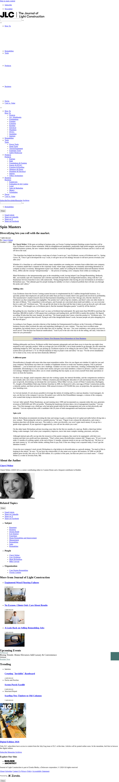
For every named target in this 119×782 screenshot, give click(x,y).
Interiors (12, 49)
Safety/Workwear (15, 64)
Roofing (12, 38)
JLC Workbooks (15, 30)
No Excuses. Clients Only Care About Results (26, 605)
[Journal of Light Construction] (22, 18)
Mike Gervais (14, 561)
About (2, 771)
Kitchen (12, 68)
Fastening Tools (15, 61)
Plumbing (12, 43)
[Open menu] (1, 22)
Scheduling (13, 99)
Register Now (5, 659)
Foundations (13, 32)
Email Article (9, 215)
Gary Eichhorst (14, 557)
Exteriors (12, 36)
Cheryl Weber (8, 240)
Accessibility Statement (40, 771)
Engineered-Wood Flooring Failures (22, 582)
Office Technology (16, 84)
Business (8, 86)
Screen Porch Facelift (15, 684)
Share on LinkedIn (11, 217)
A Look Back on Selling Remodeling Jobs (24, 628)
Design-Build (14, 532)
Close (3, 781)
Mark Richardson (15, 559)
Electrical (12, 41)
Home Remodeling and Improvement (23, 538)
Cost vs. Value (10, 103)
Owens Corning (15, 572)
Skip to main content (7, 1)
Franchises (13, 536)
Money (12, 97)
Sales (11, 544)
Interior (12, 82)
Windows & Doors (16, 78)
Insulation (13, 47)
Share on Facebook (12, 221)
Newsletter (9, 9)
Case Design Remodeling (18, 570)
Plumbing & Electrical (17, 80)
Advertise (8, 771)
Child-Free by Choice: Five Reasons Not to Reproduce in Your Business (59, 338)
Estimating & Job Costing (18, 91)
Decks (7, 101)
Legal (11, 93)
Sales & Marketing (16, 95)
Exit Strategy (14, 534)
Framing (12, 34)
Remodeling (9, 51)
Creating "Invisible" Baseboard (20, 673)
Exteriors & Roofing (16, 76)
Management (14, 540)
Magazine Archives (22, 200)
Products (8, 66)
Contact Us (17, 771)
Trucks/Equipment (16, 59)
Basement (13, 528)
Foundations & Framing (18, 72)
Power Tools (14, 55)
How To (8, 26)
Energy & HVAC (15, 74)
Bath (11, 70)
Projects (12, 28)
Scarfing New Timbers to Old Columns (23, 695)
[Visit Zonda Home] (10, 777)
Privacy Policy (26, 771)
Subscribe (8, 5)
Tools (7, 53)
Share (3, 211)
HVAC (12, 45)
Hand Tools (13, 57)
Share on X (9, 219)
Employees (13, 89)
